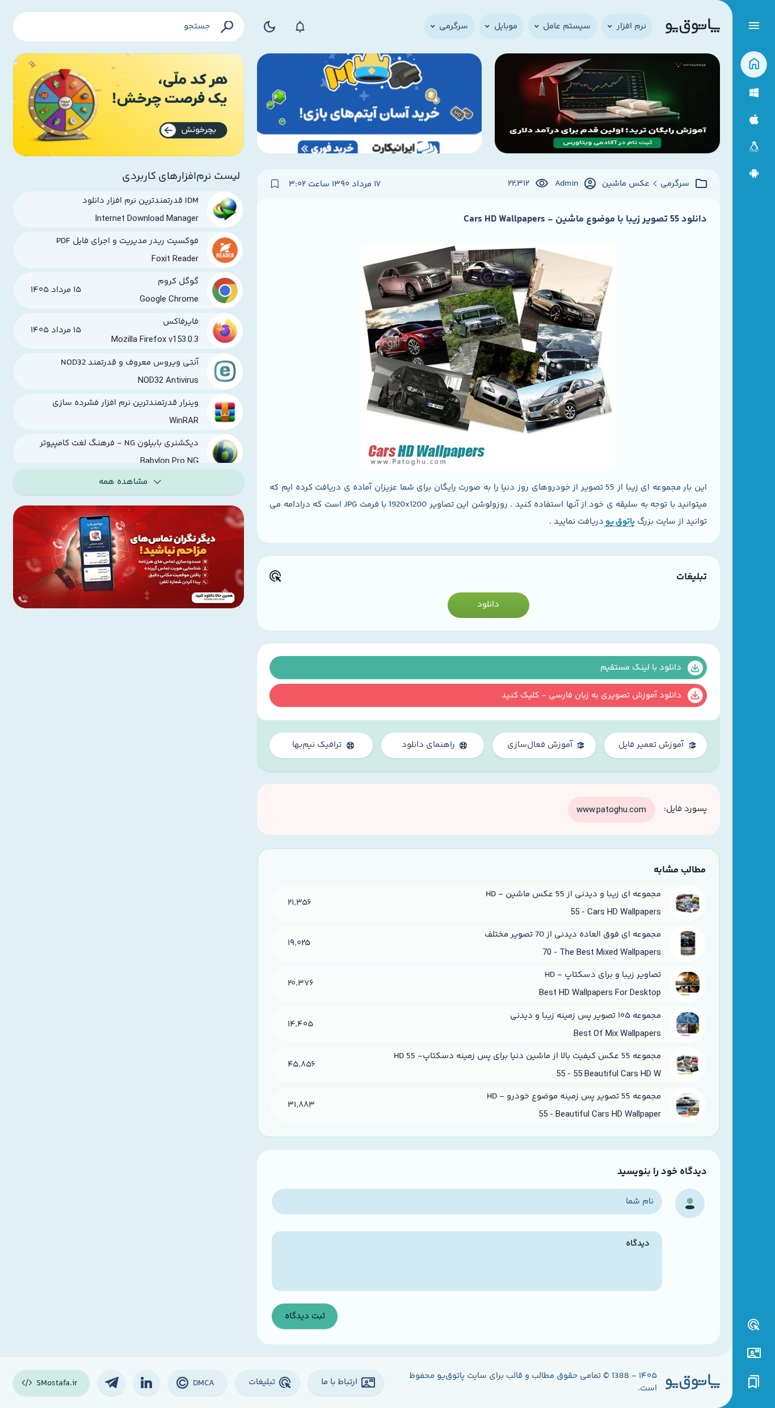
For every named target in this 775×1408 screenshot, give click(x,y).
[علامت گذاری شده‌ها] (754, 1382)
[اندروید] (754, 173)
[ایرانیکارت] (369, 104)
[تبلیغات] (754, 1325)
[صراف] (129, 104)
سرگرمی (674, 184)
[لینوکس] (754, 146)
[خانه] (753, 64)
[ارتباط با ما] (753, 1353)
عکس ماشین (626, 184)
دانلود (488, 604)
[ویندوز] (754, 93)
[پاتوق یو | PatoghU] (693, 27)
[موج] (607, 104)
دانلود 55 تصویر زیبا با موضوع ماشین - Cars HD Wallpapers (585, 219)
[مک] (754, 119)
